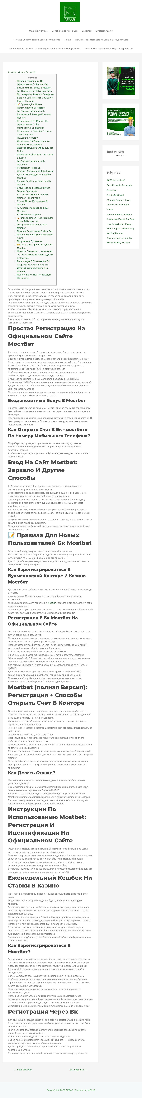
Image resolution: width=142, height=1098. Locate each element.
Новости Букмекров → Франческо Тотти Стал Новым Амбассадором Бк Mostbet (35, 254)
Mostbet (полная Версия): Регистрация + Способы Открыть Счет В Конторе (34, 131)
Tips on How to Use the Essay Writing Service (109, 48)
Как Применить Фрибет (29, 214)
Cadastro (86, 30)
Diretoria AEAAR (104, 30)
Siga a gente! (121, 155)
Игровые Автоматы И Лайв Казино (35, 171)
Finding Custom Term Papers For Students (37, 39)
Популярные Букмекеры (29, 241)
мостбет (52, 603)
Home (67, 39)
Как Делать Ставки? (27, 137)
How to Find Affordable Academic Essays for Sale (101, 39)
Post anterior (23, 1069)
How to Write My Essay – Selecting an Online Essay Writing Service (44, 48)
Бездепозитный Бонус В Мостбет (34, 87)
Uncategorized (16, 72)
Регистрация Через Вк (28, 168)
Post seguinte (78, 1069)
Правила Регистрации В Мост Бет (34, 231)
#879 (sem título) (38, 30)
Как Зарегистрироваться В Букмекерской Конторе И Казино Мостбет (34, 114)
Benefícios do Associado (64, 30)
